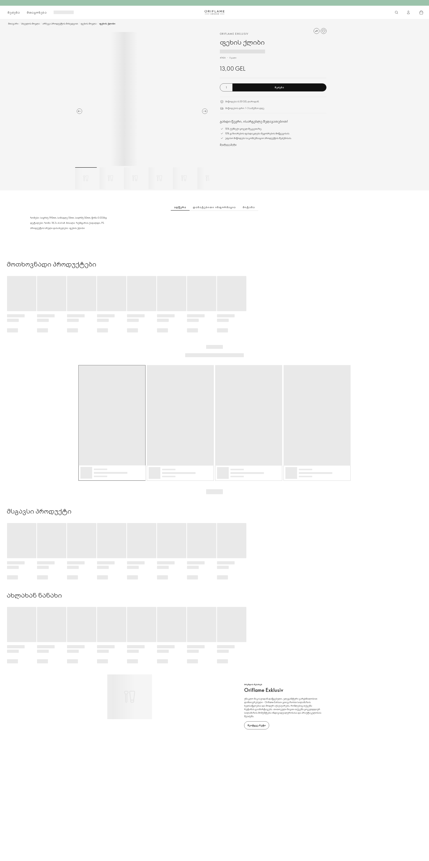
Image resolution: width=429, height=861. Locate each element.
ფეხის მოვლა (89, 23)
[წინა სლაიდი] (79, 111)
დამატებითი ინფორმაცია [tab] (214, 207)
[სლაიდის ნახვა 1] (86, 178)
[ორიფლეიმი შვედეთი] (214, 12)
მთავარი (13, 23)
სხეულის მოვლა (30, 23)
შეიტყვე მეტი (228, 144)
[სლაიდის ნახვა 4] (159, 178)
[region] (142, 99)
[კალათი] (421, 12)
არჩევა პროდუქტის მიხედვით (60, 23)
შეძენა (14, 12)
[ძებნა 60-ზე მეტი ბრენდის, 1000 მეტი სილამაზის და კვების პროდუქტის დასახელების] (396, 12)
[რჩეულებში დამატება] (323, 31)
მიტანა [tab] (249, 207)
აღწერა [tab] (180, 207)
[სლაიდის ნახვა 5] (184, 178)
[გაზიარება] (316, 31)
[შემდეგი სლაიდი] (204, 111)
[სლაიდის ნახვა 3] (135, 178)
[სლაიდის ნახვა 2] (110, 178)
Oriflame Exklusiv (234, 33)
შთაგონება (37, 12)
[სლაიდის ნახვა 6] (208, 178)
